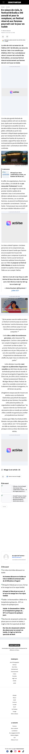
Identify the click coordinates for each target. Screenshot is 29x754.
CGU (15, 737)
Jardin (14, 683)
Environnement (14, 671)
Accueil (2, 7)
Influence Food (14, 740)
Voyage (14, 711)
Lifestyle (14, 695)
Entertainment (14, 669)
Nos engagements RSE (14, 733)
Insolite (14, 681)
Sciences (14, 702)
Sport (14, 707)
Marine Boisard (6, 31)
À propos (14, 726)
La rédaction (14, 731)
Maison (14, 698)
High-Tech (14, 678)
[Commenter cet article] (7, 36)
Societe (8, 7)
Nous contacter (14, 728)
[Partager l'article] (3, 36)
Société (14, 704)
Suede (4, 506)
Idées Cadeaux (14, 714)
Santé (14, 700)
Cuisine (14, 674)
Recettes (14, 676)
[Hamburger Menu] (3, 2)
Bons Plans (14, 667)
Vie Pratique (14, 709)
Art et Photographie (14, 662)
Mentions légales (14, 735)
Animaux (14, 665)
